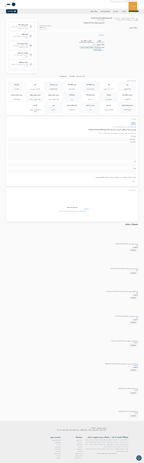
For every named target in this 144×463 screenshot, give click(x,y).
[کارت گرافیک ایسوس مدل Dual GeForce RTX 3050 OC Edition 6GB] (120, 276)
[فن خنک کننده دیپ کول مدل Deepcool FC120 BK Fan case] (123, 325)
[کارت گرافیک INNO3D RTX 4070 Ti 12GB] (127, 395)
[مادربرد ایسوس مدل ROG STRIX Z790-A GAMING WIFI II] (131, 259)
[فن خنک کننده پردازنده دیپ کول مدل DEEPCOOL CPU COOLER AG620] (131, 354)
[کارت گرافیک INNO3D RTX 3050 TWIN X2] (131, 379)
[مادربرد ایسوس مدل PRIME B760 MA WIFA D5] (132, 228)
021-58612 (10, 11)
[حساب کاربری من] (13, 4)
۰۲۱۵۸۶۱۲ (93, 428)
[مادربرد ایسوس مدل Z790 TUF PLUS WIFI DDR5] (131, 306)
